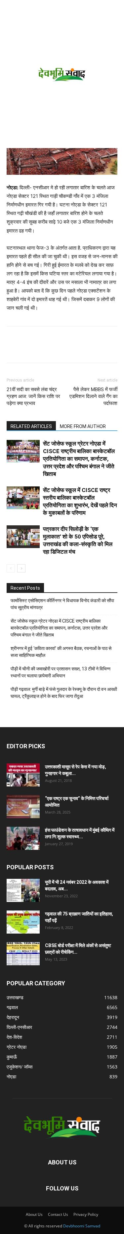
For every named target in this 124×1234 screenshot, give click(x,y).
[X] (43, 349)
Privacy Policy (85, 1214)
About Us (34, 1214)
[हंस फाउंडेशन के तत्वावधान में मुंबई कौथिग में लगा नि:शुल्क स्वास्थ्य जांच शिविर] (23, 838)
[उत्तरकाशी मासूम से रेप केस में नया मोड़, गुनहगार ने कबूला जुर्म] (23, 775)
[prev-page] (11, 568)
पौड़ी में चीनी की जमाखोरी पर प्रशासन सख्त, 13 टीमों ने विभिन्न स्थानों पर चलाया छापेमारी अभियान (60, 672)
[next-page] (21, 568)
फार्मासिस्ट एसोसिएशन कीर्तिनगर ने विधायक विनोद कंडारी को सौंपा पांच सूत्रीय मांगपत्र (62, 604)
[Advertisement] (62, 83)
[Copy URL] (13, 349)
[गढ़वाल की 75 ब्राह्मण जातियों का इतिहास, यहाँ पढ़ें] (23, 922)
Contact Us (58, 1214)
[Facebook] (28, 349)
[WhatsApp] (58, 349)
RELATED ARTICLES (31, 426)
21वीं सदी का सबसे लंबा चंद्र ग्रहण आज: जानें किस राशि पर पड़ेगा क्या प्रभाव (33, 396)
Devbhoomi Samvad (81, 1226)
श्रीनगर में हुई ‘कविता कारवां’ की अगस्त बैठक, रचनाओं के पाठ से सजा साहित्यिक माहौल (61, 652)
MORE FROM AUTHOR (83, 426)
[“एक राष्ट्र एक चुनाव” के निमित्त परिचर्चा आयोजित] (23, 806)
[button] (10, 9)
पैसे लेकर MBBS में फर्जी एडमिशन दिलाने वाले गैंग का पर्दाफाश (93, 396)
